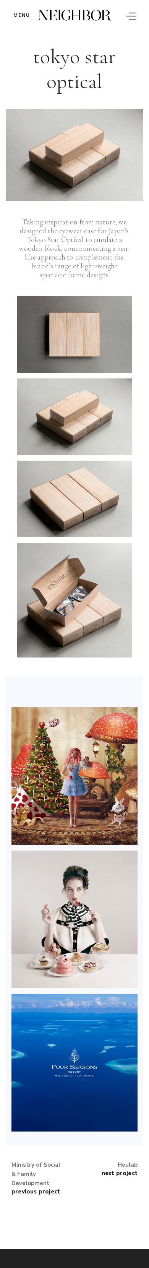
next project (120, 1173)
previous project (35, 1191)
